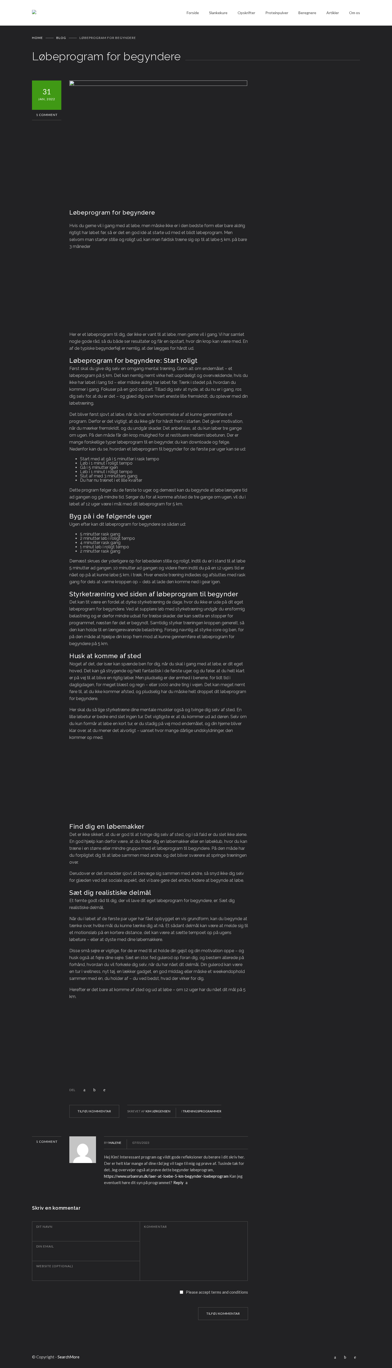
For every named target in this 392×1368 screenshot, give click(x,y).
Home (37, 38)
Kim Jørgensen (158, 1111)
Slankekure (218, 12)
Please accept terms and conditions (217, 1292)
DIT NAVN (44, 1227)
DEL (72, 1090)
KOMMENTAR (155, 1227)
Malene (115, 1143)
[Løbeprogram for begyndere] (158, 140)
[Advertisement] (158, 291)
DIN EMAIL (45, 1246)
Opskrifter (246, 12)
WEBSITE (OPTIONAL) (54, 1266)
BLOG (61, 38)
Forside (193, 12)
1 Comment (47, 115)
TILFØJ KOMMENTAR (94, 1111)
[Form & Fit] (109, 13)
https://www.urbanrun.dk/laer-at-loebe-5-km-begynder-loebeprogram (166, 1176)
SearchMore (68, 1356)
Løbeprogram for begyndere (112, 212)
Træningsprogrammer (202, 1111)
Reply (178, 1182)
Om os (354, 12)
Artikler (332, 12)
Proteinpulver (276, 12)
